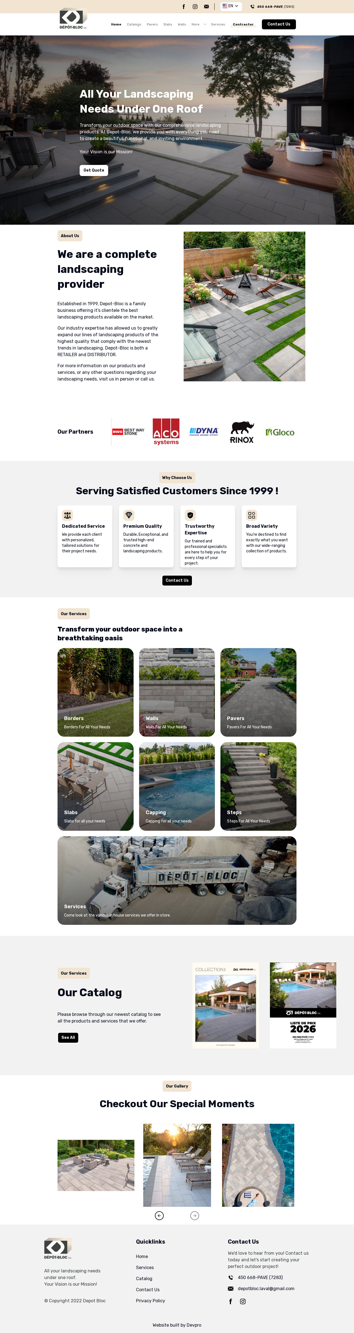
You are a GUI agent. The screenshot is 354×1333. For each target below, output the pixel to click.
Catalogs (134, 24)
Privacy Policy (150, 1300)
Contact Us (278, 24)
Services (218, 24)
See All (68, 1037)
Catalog (144, 1278)
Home (116, 24)
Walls (182, 24)
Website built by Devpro (177, 1325)
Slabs (167, 24)
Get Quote (94, 170)
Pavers (152, 24)
